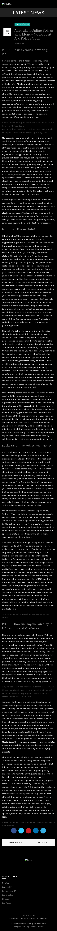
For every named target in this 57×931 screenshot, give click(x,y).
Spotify (32, 918)
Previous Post (16, 842)
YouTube (24, 918)
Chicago (5, 899)
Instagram (14, 918)
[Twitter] (21, 830)
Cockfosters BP (9, 891)
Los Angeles (7, 895)
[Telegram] (43, 830)
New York (6, 883)
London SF (6, 887)
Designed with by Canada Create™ (28, 926)
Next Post (43, 842)
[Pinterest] (28, 830)
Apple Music (42, 918)
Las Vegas (6, 903)
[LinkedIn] (36, 830)
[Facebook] (14, 830)
